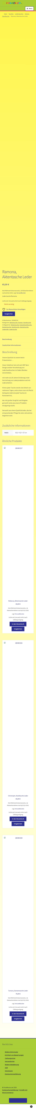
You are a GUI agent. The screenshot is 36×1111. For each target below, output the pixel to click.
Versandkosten (21, 293)
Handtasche (15, 327)
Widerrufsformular (11, 1052)
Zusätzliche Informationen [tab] (11, 345)
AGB (6, 1068)
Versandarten (9, 1061)
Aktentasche (14, 323)
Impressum (9, 1071)
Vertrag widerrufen (18, 1100)
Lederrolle (5, 329)
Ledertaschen (19, 14)
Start (5, 14)
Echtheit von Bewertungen (14, 1055)
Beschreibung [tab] (7, 339)
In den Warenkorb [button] (18, 624)
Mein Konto (6, 1107)
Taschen (11, 14)
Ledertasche (13, 329)
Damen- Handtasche (24, 323)
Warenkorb (28, 1105)
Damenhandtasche (26, 325)
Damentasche (6, 327)
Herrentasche (24, 327)
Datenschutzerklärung (13, 1074)
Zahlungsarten (10, 1058)
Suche (18, 1107)
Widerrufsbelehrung (12, 1065)
